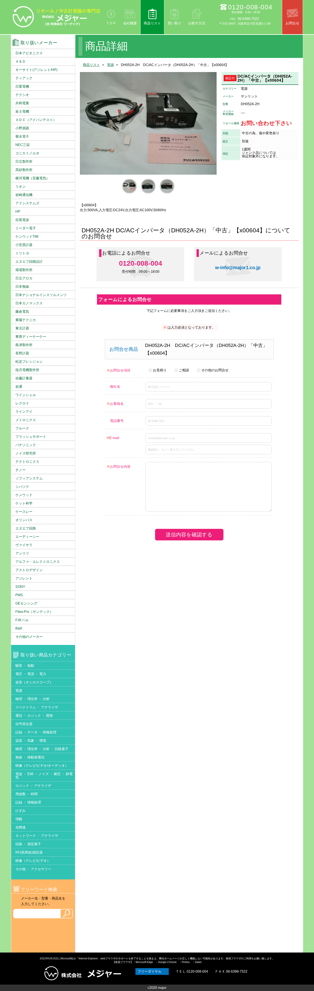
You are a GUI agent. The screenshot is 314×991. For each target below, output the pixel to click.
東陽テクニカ (25, 320)
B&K (18, 628)
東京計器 (22, 328)
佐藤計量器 (23, 378)
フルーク (22, 428)
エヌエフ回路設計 (29, 261)
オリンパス (23, 520)
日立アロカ (23, 278)
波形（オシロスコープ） (34, 682)
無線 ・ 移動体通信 (29, 757)
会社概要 (130, 23)
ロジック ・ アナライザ (33, 785)
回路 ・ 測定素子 (28, 844)
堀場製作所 (23, 270)
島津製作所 (23, 345)
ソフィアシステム (29, 478)
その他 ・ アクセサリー (33, 869)
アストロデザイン (29, 570)
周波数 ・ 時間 (26, 794)
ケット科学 (23, 503)
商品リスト (152, 23)
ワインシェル (25, 395)
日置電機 (22, 86)
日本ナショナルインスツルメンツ (41, 295)
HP (17, 211)
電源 (110, 65)
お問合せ (292, 23)
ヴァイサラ (23, 545)
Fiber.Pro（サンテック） (34, 611)
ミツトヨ (22, 253)
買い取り (174, 23)
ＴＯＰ (111, 23)
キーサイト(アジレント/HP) (36, 70)
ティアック (23, 78)
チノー (20, 470)
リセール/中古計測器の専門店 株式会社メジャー (57, 16)
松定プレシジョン (29, 361)
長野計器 (22, 353)
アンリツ (22, 553)
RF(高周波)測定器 (29, 852)
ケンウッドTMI (26, 236)
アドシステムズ (27, 203)
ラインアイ (23, 411)
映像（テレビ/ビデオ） (32, 861)
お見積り (160, 370)
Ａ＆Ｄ (20, 61)
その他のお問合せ (215, 370)
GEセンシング (26, 603)
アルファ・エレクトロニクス (37, 561)
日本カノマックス (29, 303)
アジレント (23, 578)
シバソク (22, 486)
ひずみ (20, 811)
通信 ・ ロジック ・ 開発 (34, 715)
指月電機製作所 (27, 370)
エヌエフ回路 (25, 528)
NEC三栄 (22, 145)
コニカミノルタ (27, 153)
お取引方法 (196, 23)
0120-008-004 (250, 7)
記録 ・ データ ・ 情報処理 (35, 732)
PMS (19, 595)
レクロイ (22, 403)
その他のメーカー (29, 637)
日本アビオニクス (29, 53)
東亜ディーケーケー (30, 336)
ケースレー (23, 511)
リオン (20, 186)
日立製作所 (23, 161)
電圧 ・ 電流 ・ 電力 (30, 674)
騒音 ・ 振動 (24, 665)
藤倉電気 (22, 311)
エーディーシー (27, 536)
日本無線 (22, 286)
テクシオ (22, 95)
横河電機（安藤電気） (32, 178)
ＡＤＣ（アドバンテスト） (35, 120)
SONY (20, 586)
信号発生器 (23, 724)
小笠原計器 (23, 245)
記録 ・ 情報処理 (28, 802)
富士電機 (22, 111)
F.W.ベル (22, 620)
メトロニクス (25, 420)
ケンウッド (23, 495)
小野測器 (22, 128)
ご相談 (184, 370)
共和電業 (22, 103)
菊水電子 (22, 136)
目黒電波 (22, 220)
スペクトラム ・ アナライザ (36, 707)
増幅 (18, 819)
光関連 (20, 827)
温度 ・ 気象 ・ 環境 (30, 740)
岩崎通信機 (23, 195)
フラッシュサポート (30, 436)
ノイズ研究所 (25, 453)
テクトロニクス (27, 461)
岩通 (18, 386)
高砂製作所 (23, 170)
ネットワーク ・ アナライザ (36, 836)
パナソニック (25, 445)
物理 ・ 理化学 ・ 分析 (32, 699)
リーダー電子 (25, 228)
